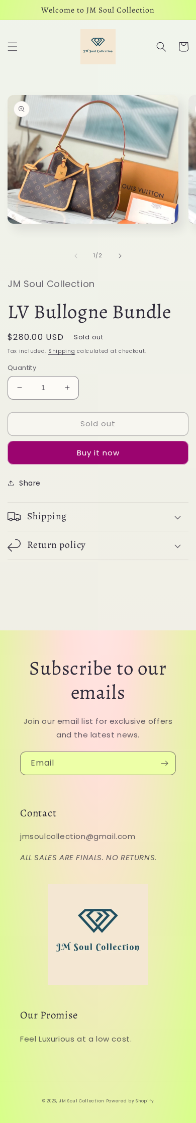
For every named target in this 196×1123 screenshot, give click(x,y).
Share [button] (30, 483)
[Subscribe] (164, 763)
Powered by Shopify (130, 1101)
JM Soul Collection (81, 1101)
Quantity (22, 367)
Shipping (61, 351)
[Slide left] (76, 256)
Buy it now (98, 452)
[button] (13, 47)
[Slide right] (120, 256)
